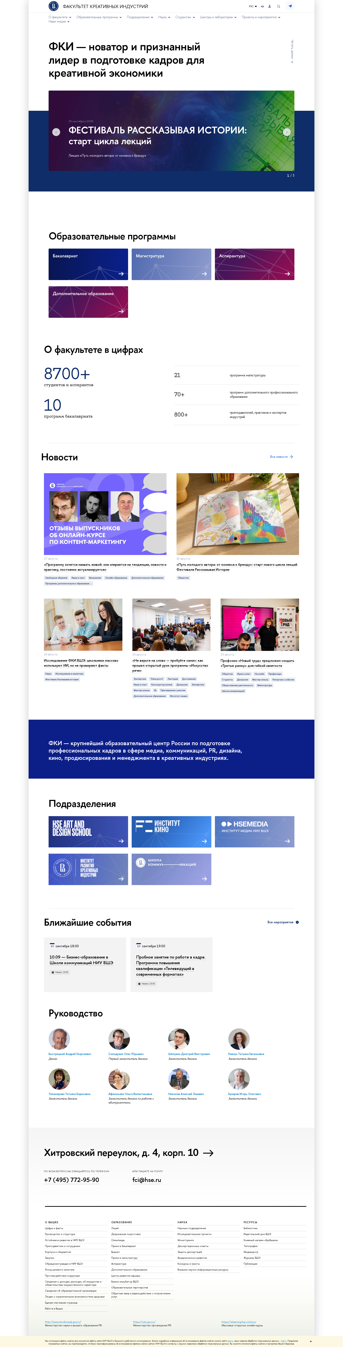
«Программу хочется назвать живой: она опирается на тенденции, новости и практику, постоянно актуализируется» (105, 567)
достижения (189, 679)
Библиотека (250, 1228)
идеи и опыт (78, 577)
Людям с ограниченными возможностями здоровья (75, 1296)
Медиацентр (251, 1252)
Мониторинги (186, 1240)
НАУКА (182, 1222)
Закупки (49, 1257)
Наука (48, 673)
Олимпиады (118, 1240)
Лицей (115, 1228)
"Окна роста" (156, 679)
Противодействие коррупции (62, 1275)
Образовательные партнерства (129, 1287)
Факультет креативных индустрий (105, 6)
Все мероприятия (280, 922)
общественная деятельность (237, 685)
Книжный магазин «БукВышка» (261, 1240)
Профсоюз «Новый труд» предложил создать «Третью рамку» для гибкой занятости (257, 663)
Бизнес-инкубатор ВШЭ (125, 1281)
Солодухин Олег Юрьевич (126, 1054)
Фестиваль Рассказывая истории (62, 679)
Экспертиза (140, 679)
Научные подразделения (192, 1228)
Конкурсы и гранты (189, 1263)
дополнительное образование (147, 577)
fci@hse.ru (146, 1180)
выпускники (95, 577)
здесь (230, 1340)
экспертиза (198, 684)
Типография (250, 1246)
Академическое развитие (192, 1257)
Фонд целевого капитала (59, 1269)
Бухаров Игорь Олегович (244, 1094)
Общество (183, 577)
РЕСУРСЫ (250, 1222)
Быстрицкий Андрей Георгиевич (70, 1054)
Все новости (279, 457)
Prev (56, 132)
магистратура (264, 685)
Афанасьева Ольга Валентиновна (130, 1094)
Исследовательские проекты (195, 1234)
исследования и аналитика (69, 673)
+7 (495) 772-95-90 (71, 1180)
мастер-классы (142, 690)
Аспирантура (118, 1263)
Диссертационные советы (193, 1246)
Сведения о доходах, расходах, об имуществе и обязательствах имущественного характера (73, 1283)
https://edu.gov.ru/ (144, 1322)
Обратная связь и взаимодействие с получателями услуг (140, 1295)
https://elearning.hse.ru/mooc (239, 1322)
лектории (173, 679)
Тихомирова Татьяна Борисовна (69, 1094)
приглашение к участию (173, 690)
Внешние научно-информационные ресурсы (203, 1269)
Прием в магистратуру (124, 1257)
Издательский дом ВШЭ (257, 1234)
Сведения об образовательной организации (70, 1290)
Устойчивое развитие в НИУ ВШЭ (64, 1240)
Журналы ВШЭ (252, 1257)
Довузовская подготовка (126, 1234)
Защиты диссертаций (190, 1252)
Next (287, 132)
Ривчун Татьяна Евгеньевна (246, 1054)
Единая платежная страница (61, 1302)
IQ (155, 690)
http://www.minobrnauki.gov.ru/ (63, 1322)
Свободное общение (56, 577)
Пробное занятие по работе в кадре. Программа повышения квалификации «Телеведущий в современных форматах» (170, 965)
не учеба (259, 674)
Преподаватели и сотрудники (62, 1246)
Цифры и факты (54, 1228)
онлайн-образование (116, 577)
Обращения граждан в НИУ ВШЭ (64, 1263)
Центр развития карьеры (125, 1275)
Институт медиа (178, 696)
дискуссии (182, 684)
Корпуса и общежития (58, 1252)
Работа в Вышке (54, 1308)
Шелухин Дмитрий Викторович (189, 1054)
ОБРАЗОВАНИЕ (121, 1222)
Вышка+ (115, 1252)
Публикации (250, 1263)
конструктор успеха (161, 684)
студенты (227, 679)
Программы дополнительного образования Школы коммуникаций (69, 583)
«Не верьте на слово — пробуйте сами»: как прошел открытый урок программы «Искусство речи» (170, 665)
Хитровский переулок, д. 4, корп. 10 (121, 1152)
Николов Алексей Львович (186, 1094)
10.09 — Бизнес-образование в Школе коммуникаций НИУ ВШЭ (81, 959)
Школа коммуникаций (233, 691)
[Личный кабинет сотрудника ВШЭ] (269, 6)
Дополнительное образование (129, 1269)
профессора (275, 674)
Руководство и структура (60, 1234)
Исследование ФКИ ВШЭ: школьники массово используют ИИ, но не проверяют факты (81, 663)
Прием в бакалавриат (123, 1246)
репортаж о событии (283, 679)
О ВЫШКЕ (52, 1222)
